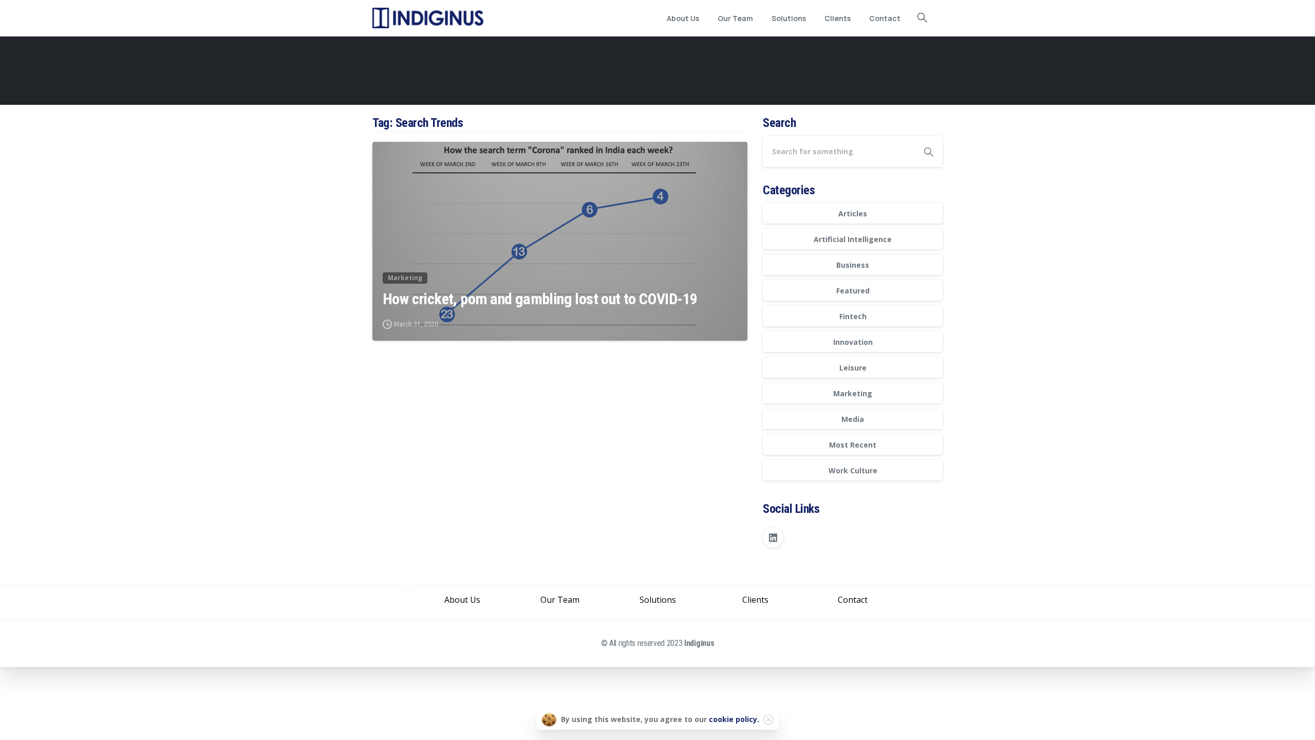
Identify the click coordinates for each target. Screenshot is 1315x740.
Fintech (853, 316)
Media (852, 419)
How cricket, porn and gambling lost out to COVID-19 (540, 299)
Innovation (853, 342)
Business (852, 265)
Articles (852, 213)
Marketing (852, 393)
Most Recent (852, 445)
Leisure (853, 368)
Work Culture (853, 470)
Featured (853, 290)
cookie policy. (734, 719)
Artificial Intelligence (853, 239)
